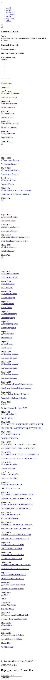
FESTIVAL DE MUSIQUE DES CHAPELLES (19, 458)
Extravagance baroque (9, 164)
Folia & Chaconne (7, 251)
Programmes (10, 18)
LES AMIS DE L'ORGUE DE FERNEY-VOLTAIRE (21, 428)
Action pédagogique (8, 328)
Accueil (8, 8)
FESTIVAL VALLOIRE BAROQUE (15, 539)
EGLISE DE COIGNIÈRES (11, 559)
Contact (8, 21)
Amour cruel (5, 87)
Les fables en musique (9, 97)
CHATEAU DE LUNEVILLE (12, 579)
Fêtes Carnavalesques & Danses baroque (16, 388)
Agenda (8, 10)
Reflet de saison (7, 288)
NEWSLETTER (7, 647)
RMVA (3, 599)
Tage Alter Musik (7, 609)
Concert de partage (8, 318)
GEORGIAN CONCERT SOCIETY (15, 569)
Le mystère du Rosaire (9, 174)
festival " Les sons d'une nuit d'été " (14, 408)
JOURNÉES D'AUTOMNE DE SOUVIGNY (18, 448)
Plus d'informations (8, 57)
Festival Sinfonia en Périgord (11, 639)
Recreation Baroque (8, 221)
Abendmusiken (6, 338)
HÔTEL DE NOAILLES (10, 488)
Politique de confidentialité (23, 661)
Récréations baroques (9, 127)
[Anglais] (2, 25)
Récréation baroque (8, 107)
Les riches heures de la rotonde (12, 589)
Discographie (10, 14)
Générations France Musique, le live (14, 241)
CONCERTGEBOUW (9, 438)
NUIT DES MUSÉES (9, 478)
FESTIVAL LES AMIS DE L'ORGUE (15, 529)
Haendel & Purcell (8, 418)
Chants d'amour (6, 117)
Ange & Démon (7, 137)
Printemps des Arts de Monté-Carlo (14, 619)
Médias (8, 16)
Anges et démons (7, 184)
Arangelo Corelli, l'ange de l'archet (13, 398)
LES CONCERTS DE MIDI (11, 549)
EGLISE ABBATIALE (9, 518)
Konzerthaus (5, 629)
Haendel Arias (6, 348)
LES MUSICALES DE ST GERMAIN (15, 508)
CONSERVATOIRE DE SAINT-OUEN (16, 498)
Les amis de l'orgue (8, 298)
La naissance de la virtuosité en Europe (15, 194)
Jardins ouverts (6, 308)
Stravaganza (10, 12)
